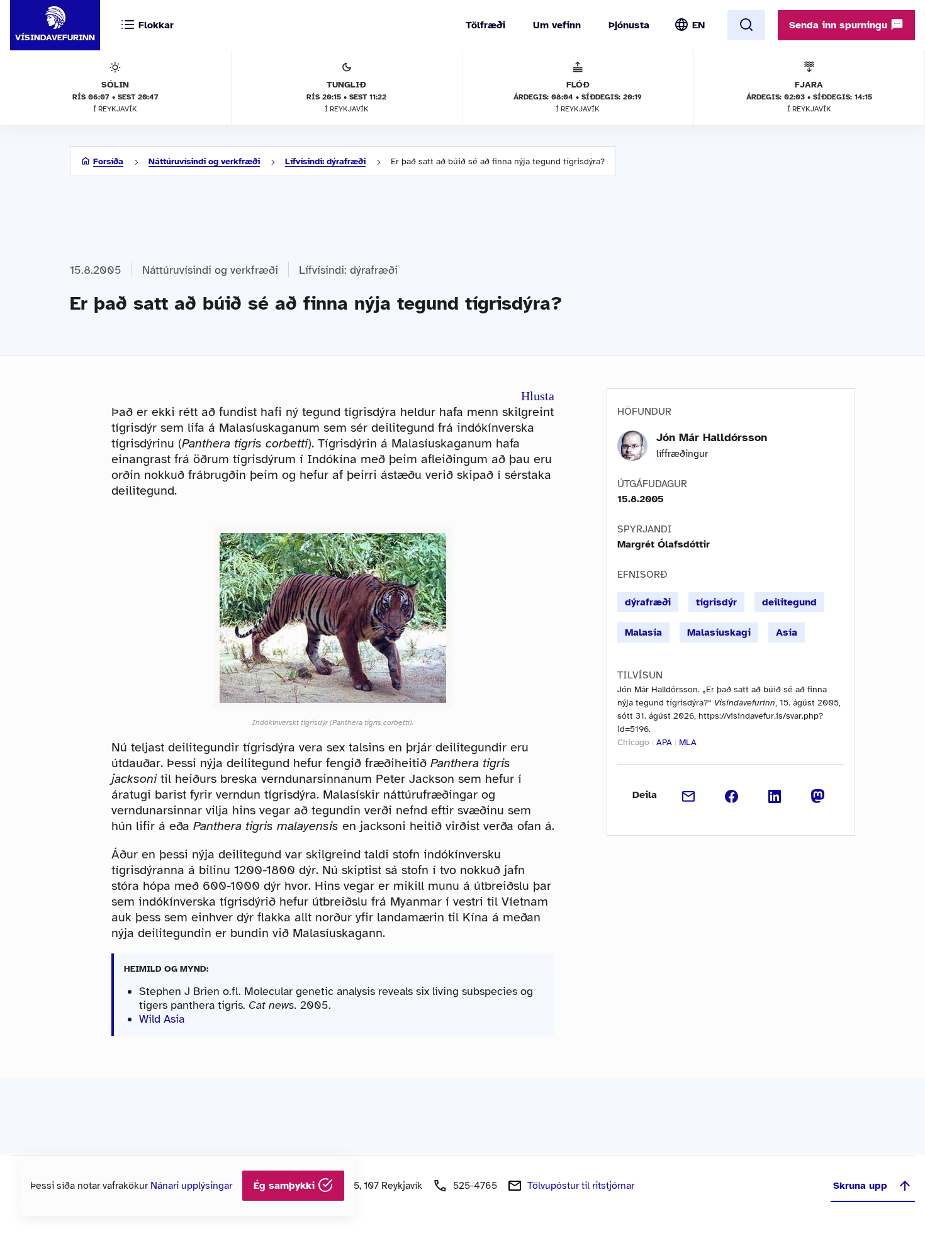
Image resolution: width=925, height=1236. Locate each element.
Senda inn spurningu (839, 25)
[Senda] (688, 795)
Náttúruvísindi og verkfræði (204, 161)
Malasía (643, 632)
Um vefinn (557, 25)
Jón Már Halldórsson (711, 437)
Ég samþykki (286, 1185)
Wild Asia (161, 1019)
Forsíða (108, 161)
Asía (786, 632)
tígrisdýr (716, 602)
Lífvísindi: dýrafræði (325, 161)
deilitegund (789, 602)
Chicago (633, 742)
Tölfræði (485, 25)
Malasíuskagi (719, 632)
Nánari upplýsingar (191, 1185)
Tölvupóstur (580, 1185)
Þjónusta (628, 25)
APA (664, 742)
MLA (688, 742)
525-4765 (475, 1185)
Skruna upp (860, 1185)
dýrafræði (648, 602)
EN (698, 25)
